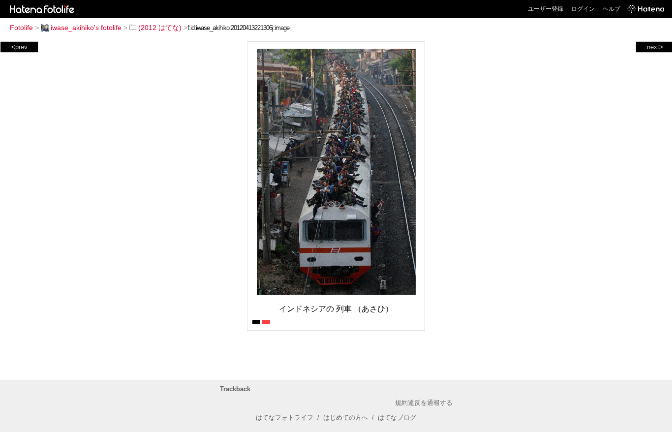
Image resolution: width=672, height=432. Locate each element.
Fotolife (21, 27)
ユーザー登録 (545, 8)
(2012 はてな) (160, 27)
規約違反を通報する (424, 402)
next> (655, 47)
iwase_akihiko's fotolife (86, 27)
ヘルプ (611, 8)
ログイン (583, 8)
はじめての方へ (345, 417)
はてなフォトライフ (284, 417)
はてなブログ (397, 417)
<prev (19, 47)
